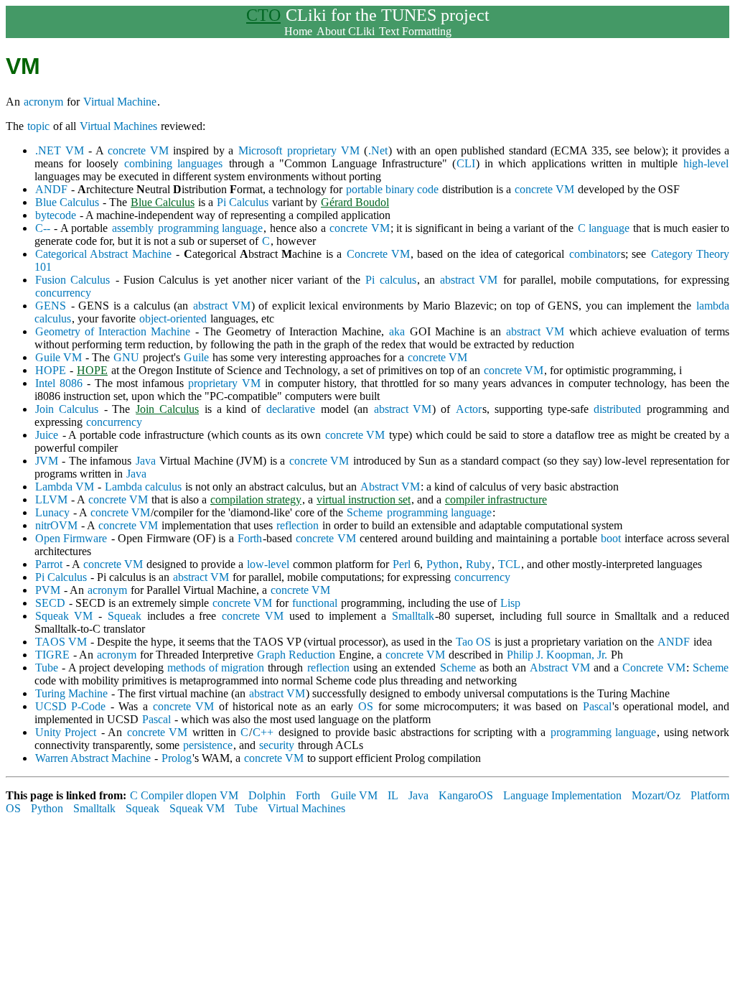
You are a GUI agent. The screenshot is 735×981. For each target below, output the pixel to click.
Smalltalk (413, 616)
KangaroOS (466, 795)
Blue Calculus (67, 202)
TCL (509, 564)
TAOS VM (61, 642)
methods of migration (215, 667)
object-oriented (173, 318)
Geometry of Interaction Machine (112, 331)
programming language (210, 228)
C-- (42, 228)
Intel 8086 (59, 383)
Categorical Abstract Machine (103, 254)
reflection (297, 525)
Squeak (124, 616)
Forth (250, 538)
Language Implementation (562, 795)
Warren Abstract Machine (93, 758)
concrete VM (138, 150)
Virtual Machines (118, 126)
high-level (706, 163)
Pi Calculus (242, 202)
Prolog (176, 758)
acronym (43, 102)
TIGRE (52, 654)
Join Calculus (66, 409)
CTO (263, 15)
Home (298, 31)
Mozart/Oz (656, 795)
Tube (46, 667)
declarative (290, 409)
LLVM (51, 499)
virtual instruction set (364, 499)
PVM (47, 590)
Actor (469, 409)
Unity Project (65, 732)
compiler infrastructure (496, 499)
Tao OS (473, 642)
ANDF (51, 189)
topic (38, 126)
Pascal (597, 706)
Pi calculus (390, 280)
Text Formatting (415, 31)
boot (611, 538)
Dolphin (267, 795)
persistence (208, 745)
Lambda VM (64, 486)
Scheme (365, 512)
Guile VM (58, 357)
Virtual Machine (119, 102)
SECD (50, 603)
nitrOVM (56, 525)
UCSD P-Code (70, 706)
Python (442, 564)
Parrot (48, 564)
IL (393, 795)
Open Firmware (71, 538)
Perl (402, 564)
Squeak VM (64, 616)
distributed (617, 409)
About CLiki (346, 31)
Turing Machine (71, 693)
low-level (268, 564)
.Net (378, 150)
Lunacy (52, 512)
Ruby (478, 564)
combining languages (173, 163)
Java (146, 461)
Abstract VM (390, 486)
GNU (126, 357)
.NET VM (59, 150)
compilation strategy (255, 499)
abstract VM (468, 280)
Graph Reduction (296, 654)
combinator (594, 254)
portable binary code (392, 189)
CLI (466, 163)
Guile (196, 357)
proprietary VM (323, 150)
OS (365, 706)
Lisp (510, 603)
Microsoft (260, 150)
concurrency (63, 293)
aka (397, 331)
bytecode (55, 215)
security (276, 745)
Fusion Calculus (72, 280)
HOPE (50, 370)
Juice (46, 435)
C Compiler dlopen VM (184, 795)
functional (314, 603)
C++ (263, 732)
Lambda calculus (143, 486)
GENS (50, 305)
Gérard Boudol (355, 202)
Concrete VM (378, 254)
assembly (133, 228)
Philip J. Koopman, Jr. (557, 654)
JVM (46, 461)
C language (603, 228)
